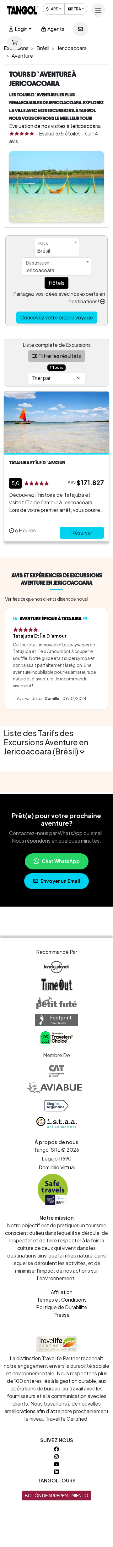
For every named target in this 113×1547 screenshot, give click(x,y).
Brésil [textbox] (43, 250)
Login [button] (21, 29)
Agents (55, 29)
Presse (61, 1314)
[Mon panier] (15, 43)
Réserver (81, 532)
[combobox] (56, 247)
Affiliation (62, 1292)
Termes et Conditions (62, 1299)
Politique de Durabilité (61, 1307)
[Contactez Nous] (80, 29)
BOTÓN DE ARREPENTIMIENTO (56, 1495)
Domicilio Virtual (57, 1167)
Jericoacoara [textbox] (39, 270)
